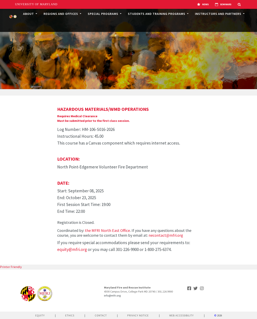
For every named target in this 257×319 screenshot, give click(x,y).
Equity (40, 315)
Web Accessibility (181, 315)
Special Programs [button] (103, 14)
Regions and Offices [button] (61, 14)
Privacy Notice (138, 315)
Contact (101, 315)
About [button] (29, 14)
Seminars (225, 4)
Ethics (69, 315)
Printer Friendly (11, 267)
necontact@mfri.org (166, 235)
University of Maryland (36, 4)
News (205, 4)
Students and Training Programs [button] (157, 14)
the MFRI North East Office (107, 230)
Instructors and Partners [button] (218, 14)
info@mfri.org (112, 295)
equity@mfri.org (72, 249)
